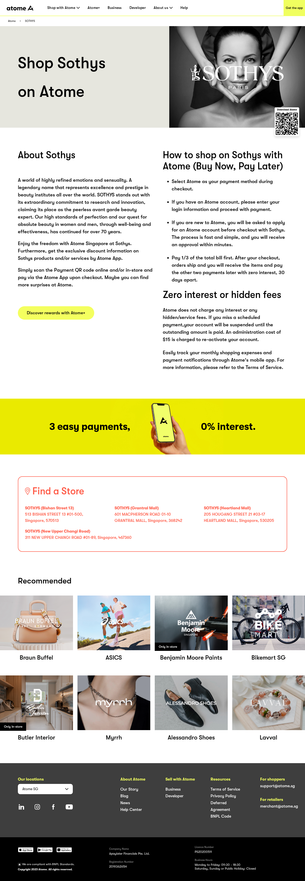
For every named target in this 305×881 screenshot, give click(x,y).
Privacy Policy (223, 796)
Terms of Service (225, 789)
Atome (12, 21)
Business (114, 8)
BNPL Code (221, 816)
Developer (138, 8)
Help (184, 8)
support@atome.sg (277, 786)
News (125, 803)
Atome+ (94, 8)
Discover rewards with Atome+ (56, 312)
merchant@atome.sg (279, 806)
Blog (124, 796)
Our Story (129, 789)
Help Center (131, 809)
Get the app (294, 8)
